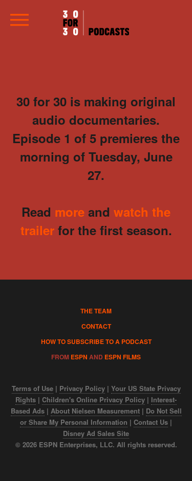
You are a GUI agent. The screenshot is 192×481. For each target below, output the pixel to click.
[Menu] (19, 23)
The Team (96, 310)
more (69, 211)
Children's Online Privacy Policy (93, 399)
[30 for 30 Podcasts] (96, 23)
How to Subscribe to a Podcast (96, 341)
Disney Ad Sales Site (96, 433)
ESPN (79, 356)
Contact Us (151, 422)
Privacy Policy (82, 388)
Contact (96, 326)
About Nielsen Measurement (95, 411)
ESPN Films (122, 356)
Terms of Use (32, 388)
